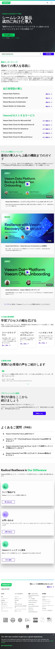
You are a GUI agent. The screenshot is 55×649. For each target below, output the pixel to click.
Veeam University (18, 604)
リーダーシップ (4, 598)
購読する (49, 587)
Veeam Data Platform (33, 600)
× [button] (53, 634)
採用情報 (3, 600)
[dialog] (27, 641)
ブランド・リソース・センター (6, 608)
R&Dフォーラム (18, 611)
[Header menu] (51, 2)
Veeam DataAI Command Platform (34, 596)
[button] (27, 646)
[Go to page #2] (28, 384)
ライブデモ (7, 304)
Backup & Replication (33, 612)
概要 (2, 596)
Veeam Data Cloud (32, 602)
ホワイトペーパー (46, 603)
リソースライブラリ (46, 601)
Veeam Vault (31, 604)
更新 (16, 602)
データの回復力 (32, 599)
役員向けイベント (46, 600)
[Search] (47, 2)
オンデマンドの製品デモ (47, 610)
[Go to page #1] (27, 384)
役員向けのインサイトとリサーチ (48, 597)
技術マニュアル (18, 598)
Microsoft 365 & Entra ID (34, 606)
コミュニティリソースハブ (20, 609)
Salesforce (31, 608)
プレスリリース (4, 606)
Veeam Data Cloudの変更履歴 (20, 606)
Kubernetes (31, 610)
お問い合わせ (4, 604)
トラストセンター (5, 611)
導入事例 (17, 600)
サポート (17, 596)
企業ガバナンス (4, 602)
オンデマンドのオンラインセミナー (48, 606)
